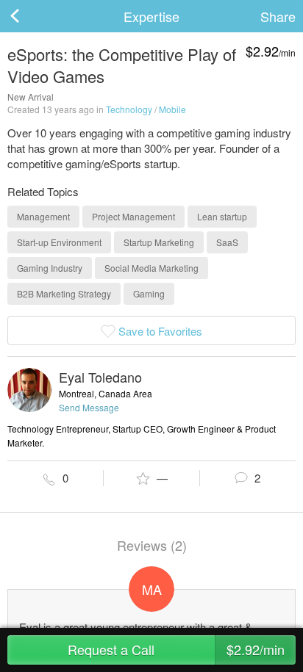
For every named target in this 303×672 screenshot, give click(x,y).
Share (278, 16)
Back (29, 16)
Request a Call (176, 649)
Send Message (89, 407)
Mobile (172, 109)
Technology (129, 109)
